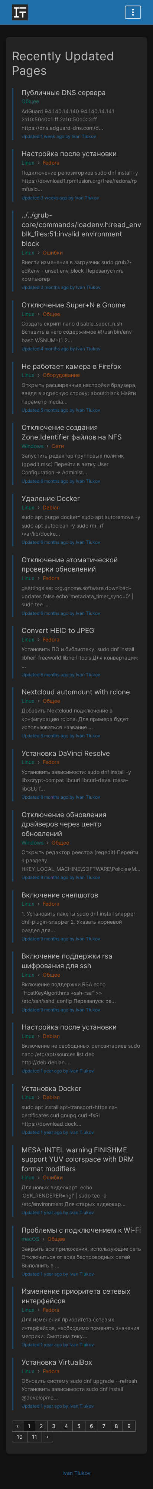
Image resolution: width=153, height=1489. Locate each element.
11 (34, 1437)
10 (20, 1437)
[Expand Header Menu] (133, 12)
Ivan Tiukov (76, 1473)
